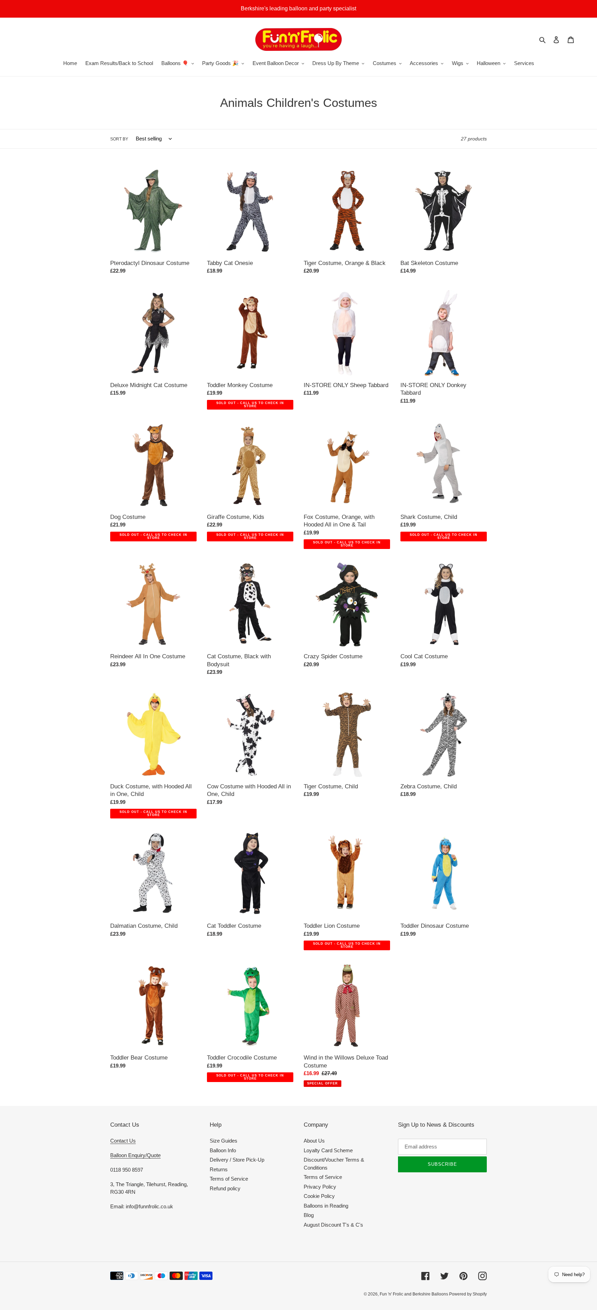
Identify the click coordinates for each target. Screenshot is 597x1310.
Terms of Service (229, 1179)
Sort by (119, 139)
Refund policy (225, 1188)
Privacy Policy (320, 1187)
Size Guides (223, 1141)
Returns (219, 1169)
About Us (314, 1141)
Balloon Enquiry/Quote (135, 1155)
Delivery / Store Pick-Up (237, 1160)
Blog (309, 1215)
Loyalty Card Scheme (328, 1150)
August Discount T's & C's (333, 1225)
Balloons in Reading (326, 1206)
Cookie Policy (319, 1196)
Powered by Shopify (468, 1294)
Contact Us (123, 1141)
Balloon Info (223, 1150)
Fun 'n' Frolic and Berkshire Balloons (414, 1294)
